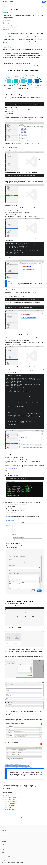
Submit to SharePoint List (10, 799)
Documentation (6, 9)
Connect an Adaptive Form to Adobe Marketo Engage (15, 819)
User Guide (16, 9)
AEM (11, 9)
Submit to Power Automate (10, 811)
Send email (7, 795)
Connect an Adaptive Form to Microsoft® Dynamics (15, 817)
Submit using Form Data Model (11, 801)
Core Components (15, 27)
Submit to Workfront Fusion (10, 813)
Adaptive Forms (8, 27)
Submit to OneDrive (8, 807)
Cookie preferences (34, 860)
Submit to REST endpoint (10, 805)
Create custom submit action (10, 821)
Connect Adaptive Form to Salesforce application (14, 815)
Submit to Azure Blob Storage (10, 803)
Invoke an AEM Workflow (10, 809)
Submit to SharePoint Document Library (13, 797)
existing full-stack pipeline (30, 515)
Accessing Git (10, 111)
